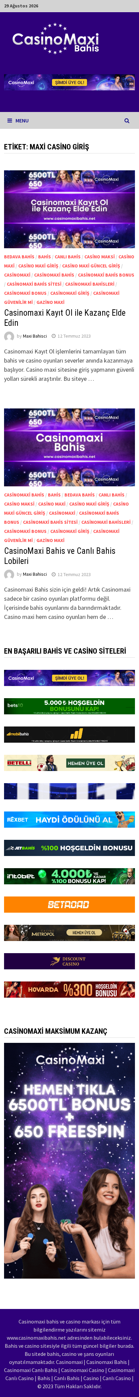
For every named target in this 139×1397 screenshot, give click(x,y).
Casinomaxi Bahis (54, 275)
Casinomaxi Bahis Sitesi (34, 284)
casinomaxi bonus (25, 293)
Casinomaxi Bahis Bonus (106, 275)
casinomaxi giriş (69, 293)
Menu (22, 120)
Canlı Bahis (68, 257)
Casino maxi (51, 504)
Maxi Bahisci (35, 336)
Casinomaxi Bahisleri (89, 284)
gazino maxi (50, 302)
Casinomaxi (17, 275)
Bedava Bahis (19, 257)
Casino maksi (99, 257)
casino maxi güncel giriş (91, 266)
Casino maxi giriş (38, 266)
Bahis (44, 257)
